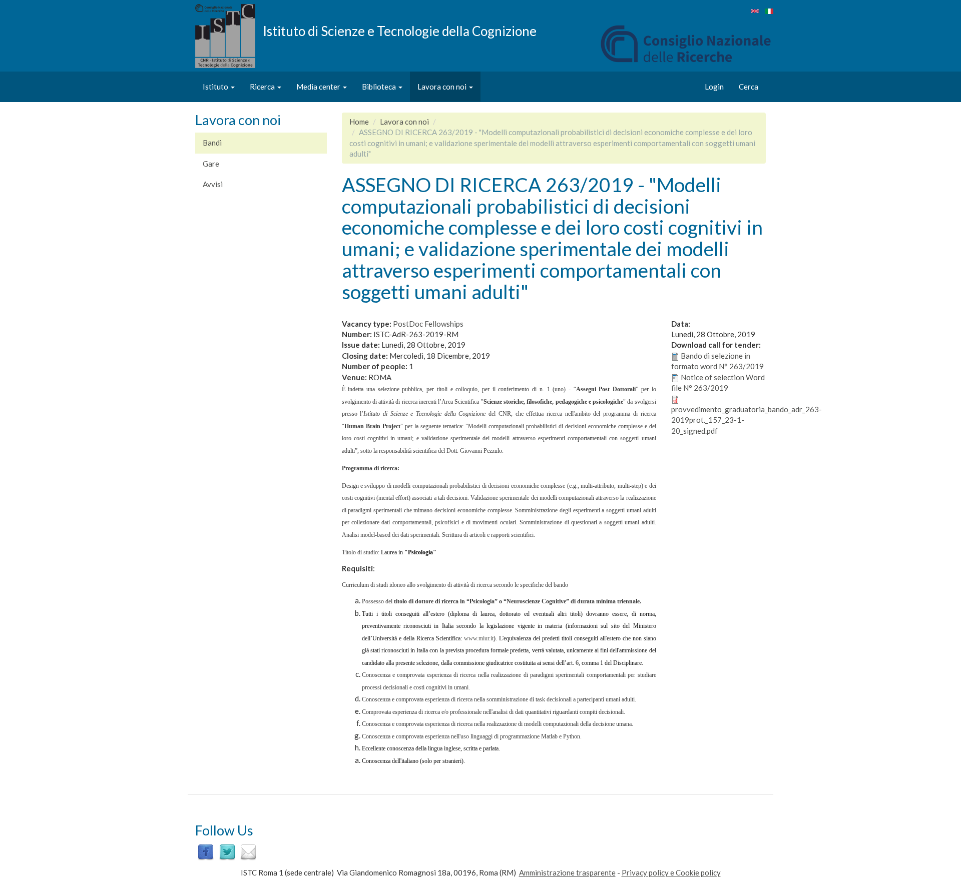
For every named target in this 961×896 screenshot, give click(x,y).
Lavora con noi (442, 86)
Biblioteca (379, 86)
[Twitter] (227, 851)
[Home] (229, 36)
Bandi (212, 142)
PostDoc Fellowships (428, 323)
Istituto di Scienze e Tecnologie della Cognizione (400, 31)
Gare (211, 163)
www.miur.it (479, 638)
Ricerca (263, 86)
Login (714, 86)
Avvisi (213, 184)
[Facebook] (206, 851)
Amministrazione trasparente (567, 872)
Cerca (748, 86)
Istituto (216, 86)
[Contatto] (248, 851)
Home (359, 121)
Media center (319, 86)
